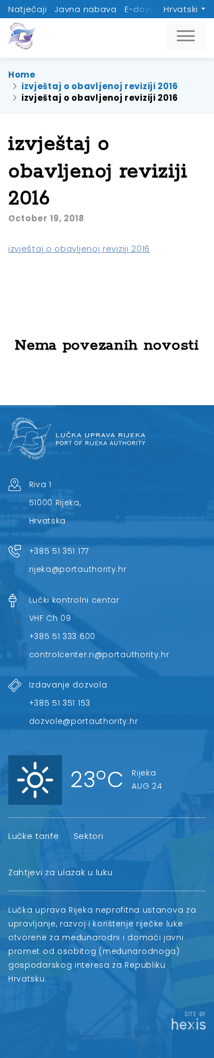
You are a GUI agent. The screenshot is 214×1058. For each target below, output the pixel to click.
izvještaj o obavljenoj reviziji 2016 (99, 86)
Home (22, 74)
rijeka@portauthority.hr (78, 569)
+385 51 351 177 (59, 551)
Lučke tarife (33, 836)
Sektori (89, 836)
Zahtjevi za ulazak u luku (60, 872)
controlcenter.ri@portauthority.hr (99, 654)
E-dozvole (146, 9)
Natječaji (27, 9)
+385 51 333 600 (62, 636)
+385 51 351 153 (60, 702)
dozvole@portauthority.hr (83, 721)
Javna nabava (85, 9)
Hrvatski (181, 9)
